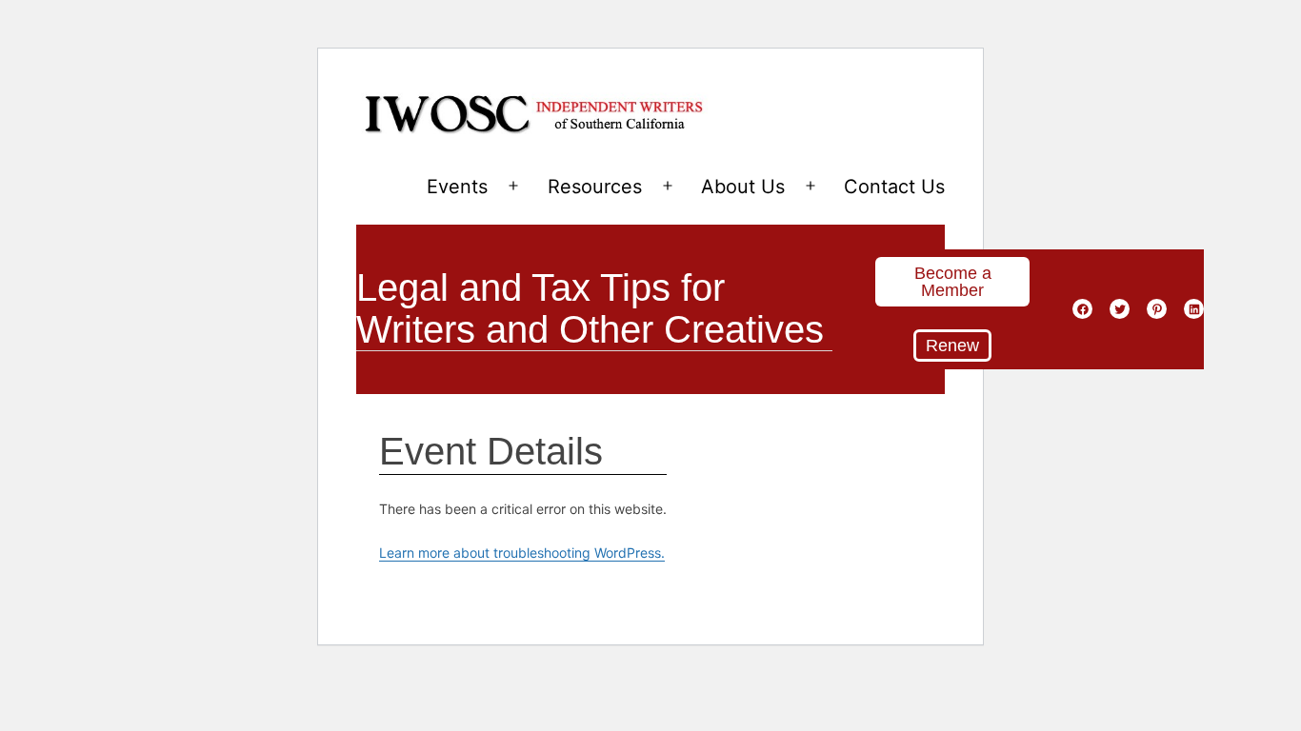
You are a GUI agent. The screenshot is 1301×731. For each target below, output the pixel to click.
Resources (595, 186)
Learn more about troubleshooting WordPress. (522, 552)
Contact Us (894, 186)
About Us (743, 186)
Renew (952, 345)
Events (457, 186)
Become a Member (952, 282)
